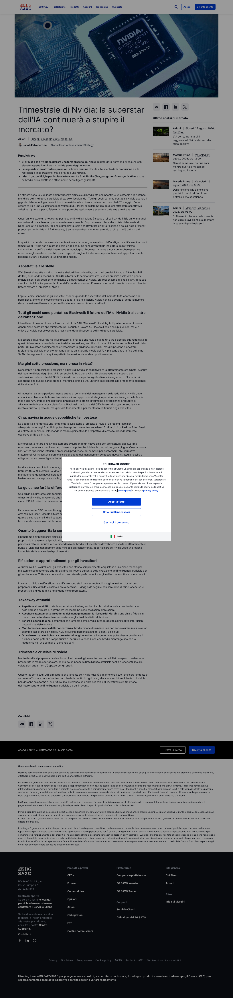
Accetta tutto (116, 501)
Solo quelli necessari (116, 512)
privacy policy (150, 490)
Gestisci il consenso (116, 522)
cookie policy (125, 490)
